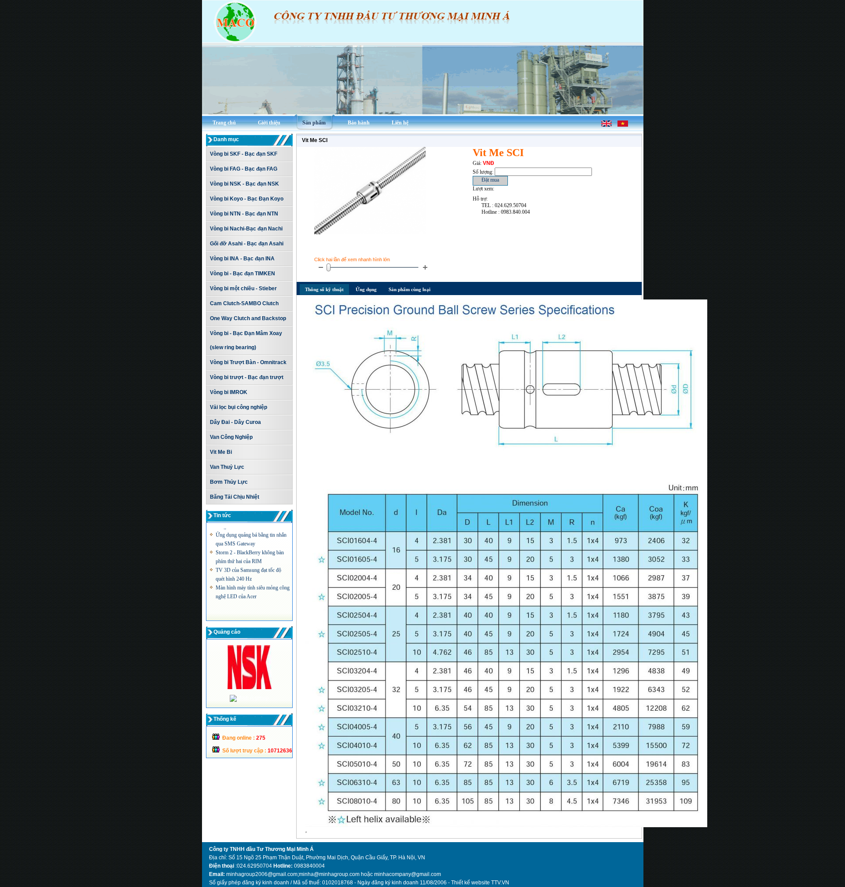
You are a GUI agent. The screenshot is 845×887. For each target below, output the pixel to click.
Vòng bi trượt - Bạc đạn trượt (246, 377)
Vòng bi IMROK (228, 392)
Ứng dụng (366, 289)
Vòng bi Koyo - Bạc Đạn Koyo (246, 199)
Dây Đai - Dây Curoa (235, 422)
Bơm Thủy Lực (229, 482)
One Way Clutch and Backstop (248, 318)
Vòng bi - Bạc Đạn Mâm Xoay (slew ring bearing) (246, 340)
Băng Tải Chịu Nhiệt (234, 497)
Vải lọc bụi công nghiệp (238, 407)
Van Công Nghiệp (231, 437)
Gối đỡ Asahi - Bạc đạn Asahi (246, 244)
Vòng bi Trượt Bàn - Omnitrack (248, 362)
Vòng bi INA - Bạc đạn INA (242, 259)
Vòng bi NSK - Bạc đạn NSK (244, 184)
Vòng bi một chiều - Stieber (243, 288)
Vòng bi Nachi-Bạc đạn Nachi (246, 229)
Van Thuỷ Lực (227, 467)
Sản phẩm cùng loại (409, 289)
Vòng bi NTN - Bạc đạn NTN (244, 214)
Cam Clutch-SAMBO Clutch (244, 303)
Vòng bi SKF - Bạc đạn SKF (243, 154)
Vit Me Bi (221, 452)
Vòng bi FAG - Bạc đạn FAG (243, 169)
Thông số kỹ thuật (324, 289)
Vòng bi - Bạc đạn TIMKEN (242, 273)
